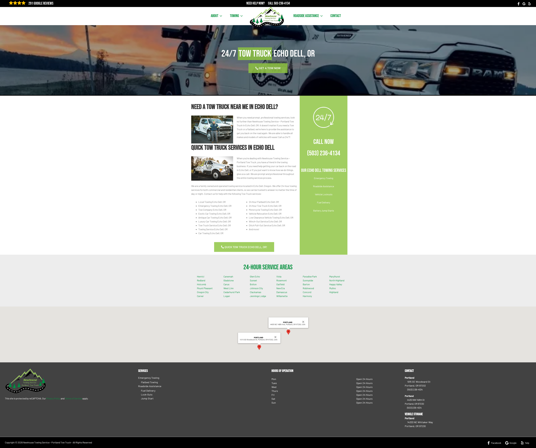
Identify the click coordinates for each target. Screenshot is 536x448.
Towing (234, 16)
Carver (200, 296)
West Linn (228, 288)
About (214, 16)
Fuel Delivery (323, 202)
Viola (278, 276)
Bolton (253, 284)
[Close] (275, 337)
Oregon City (203, 292)
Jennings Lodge (258, 296)
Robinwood (308, 288)
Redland (201, 280)
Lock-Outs (146, 394)
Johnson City (256, 288)
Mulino (332, 288)
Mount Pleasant (205, 288)
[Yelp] (529, 3)
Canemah (228, 276)
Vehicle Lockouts (323, 194)
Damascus (281, 292)
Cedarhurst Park (231, 292)
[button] (220, 16)
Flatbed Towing (149, 382)
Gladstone (228, 280)
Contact (335, 16)
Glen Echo (255, 276)
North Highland (336, 280)
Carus (226, 284)
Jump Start (147, 398)
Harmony (307, 296)
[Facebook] (518, 3)
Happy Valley (335, 284)
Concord (307, 292)
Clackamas (255, 292)
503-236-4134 (282, 3)
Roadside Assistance (306, 16)
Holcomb (201, 284)
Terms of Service (73, 398)
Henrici (200, 276)
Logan (226, 296)
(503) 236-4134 (323, 153)
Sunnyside (308, 280)
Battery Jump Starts (323, 210)
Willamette (282, 296)
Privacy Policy (53, 398)
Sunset (253, 280)
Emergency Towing (323, 178)
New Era (280, 288)
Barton (306, 284)
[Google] (524, 3)
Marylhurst (334, 276)
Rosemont (281, 280)
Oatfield (280, 284)
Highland (333, 292)
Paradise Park (310, 276)
